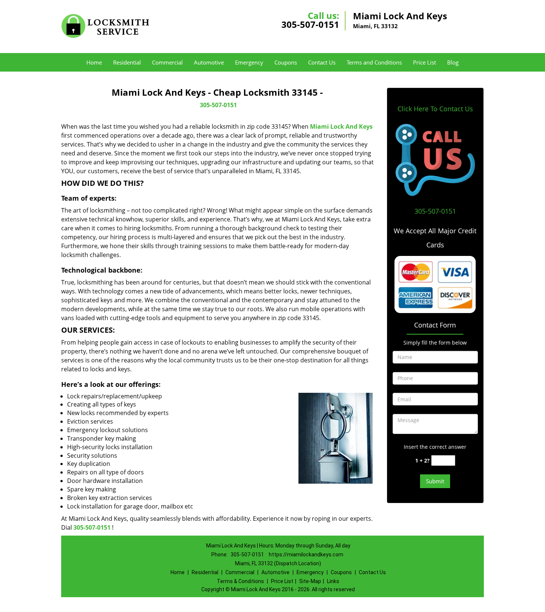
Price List (424, 62)
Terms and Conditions (374, 62)
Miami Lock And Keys (341, 126)
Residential (127, 62)
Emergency (249, 62)
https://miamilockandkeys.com (306, 554)
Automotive (209, 62)
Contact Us (322, 62)
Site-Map (310, 581)
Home (94, 62)
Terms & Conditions (240, 581)
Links (333, 581)
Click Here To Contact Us (435, 108)
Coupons (285, 62)
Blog (453, 62)
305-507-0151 (310, 24)
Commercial (167, 62)
